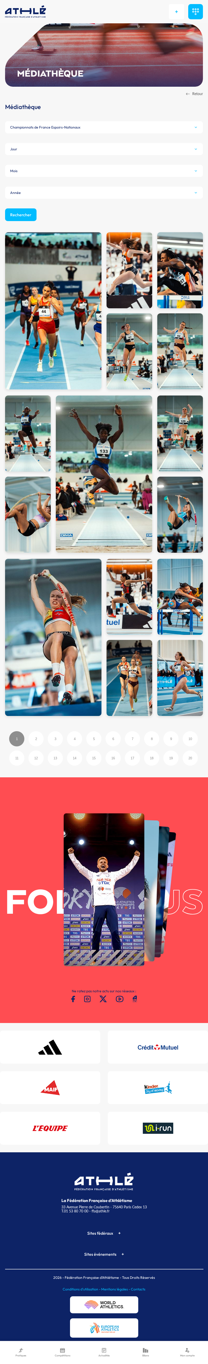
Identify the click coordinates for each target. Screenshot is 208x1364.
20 (190, 758)
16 (113, 758)
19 (171, 758)
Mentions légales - (116, 1289)
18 (151, 758)
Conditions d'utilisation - (82, 1289)
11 (17, 758)
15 (94, 758)
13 (55, 758)
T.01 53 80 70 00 (74, 1211)
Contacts (138, 1289)
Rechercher (20, 214)
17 (132, 758)
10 (190, 739)
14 (74, 758)
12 (36, 758)
